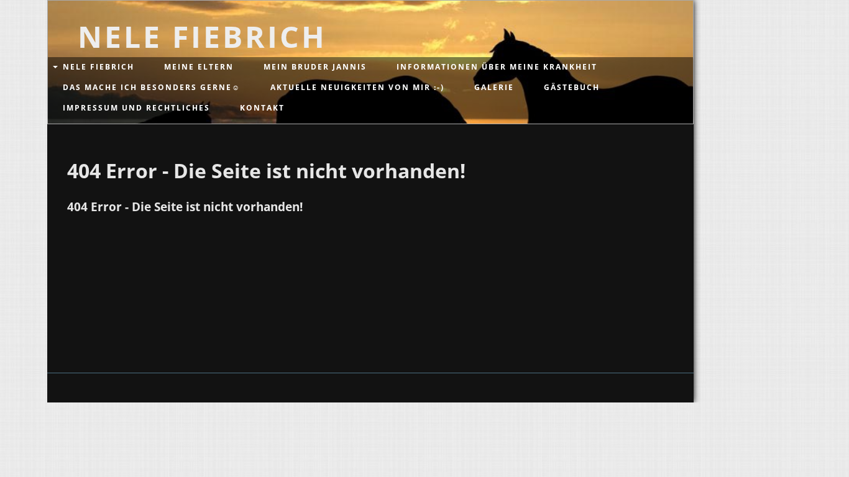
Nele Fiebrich (98, 66)
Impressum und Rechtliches (136, 107)
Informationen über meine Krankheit (497, 66)
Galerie (494, 87)
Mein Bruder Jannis (315, 66)
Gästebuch (572, 87)
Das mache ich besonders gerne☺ (152, 87)
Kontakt (262, 107)
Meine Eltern (199, 66)
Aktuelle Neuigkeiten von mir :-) (357, 87)
